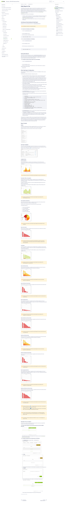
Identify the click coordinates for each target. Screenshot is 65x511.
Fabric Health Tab (5, 37)
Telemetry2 (3, 18)
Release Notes (3, 4)
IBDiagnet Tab (4, 43)
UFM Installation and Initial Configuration (6, 7)
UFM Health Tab (5, 32)
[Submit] (53, 1)
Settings (4, 46)
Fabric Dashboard (5, 21)
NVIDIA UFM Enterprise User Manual (14, 1)
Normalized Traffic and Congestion (58, 18)
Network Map (4, 23)
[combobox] (57, 1)
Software (25, 4)
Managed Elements (5, 24)
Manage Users (3, 12)
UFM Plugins (3, 49)
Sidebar (56, 13)
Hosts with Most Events (59, 23)
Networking (7, 1)
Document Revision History (5, 54)
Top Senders (57, 22)
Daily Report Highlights (58, 14)
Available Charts (57, 15)
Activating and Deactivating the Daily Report (58, 8)
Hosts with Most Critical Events (59, 24)
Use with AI (57, 4)
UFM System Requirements (5, 10)
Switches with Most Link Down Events (59, 33)
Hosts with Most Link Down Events (59, 27)
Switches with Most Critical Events (59, 30)
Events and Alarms (4, 15)
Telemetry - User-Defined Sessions (6, 29)
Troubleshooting (3, 51)
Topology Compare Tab (5, 40)
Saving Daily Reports (57, 9)
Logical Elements (4, 26)
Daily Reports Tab (30, 4)
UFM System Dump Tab (6, 35)
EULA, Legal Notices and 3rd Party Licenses (5, 56)
